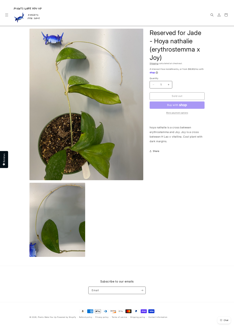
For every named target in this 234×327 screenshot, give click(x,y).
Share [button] (156, 151)
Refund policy (85, 317)
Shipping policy (137, 317)
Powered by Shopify (66, 317)
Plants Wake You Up (47, 317)
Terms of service (119, 317)
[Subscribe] (141, 290)
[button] (6, 14)
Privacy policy (102, 317)
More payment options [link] (177, 112)
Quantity (154, 78)
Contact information (157, 317)
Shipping (154, 63)
